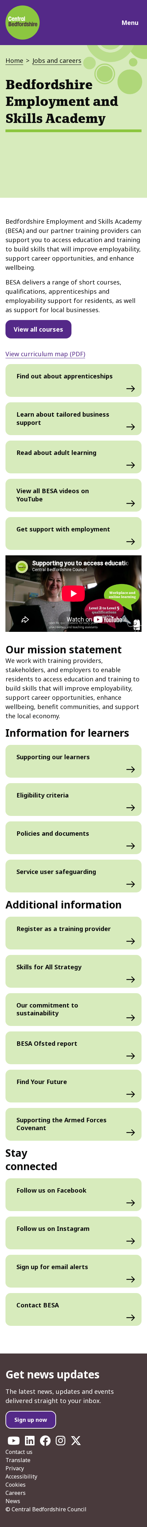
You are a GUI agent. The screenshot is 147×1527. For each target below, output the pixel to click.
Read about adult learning (56, 452)
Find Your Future (41, 1082)
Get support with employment (63, 529)
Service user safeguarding (56, 871)
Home (14, 60)
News (12, 1501)
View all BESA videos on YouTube (52, 495)
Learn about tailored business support (62, 418)
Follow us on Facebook (51, 1190)
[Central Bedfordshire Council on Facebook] (45, 1442)
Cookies (15, 1484)
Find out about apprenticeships (64, 376)
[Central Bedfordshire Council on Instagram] (60, 1442)
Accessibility (21, 1476)
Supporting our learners (53, 757)
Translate (17, 1460)
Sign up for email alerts (52, 1267)
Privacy (14, 1468)
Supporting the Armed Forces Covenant (61, 1124)
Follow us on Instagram (53, 1228)
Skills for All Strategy (48, 967)
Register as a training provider (63, 929)
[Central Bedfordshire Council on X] (75, 1442)
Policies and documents (52, 833)
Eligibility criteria (42, 795)
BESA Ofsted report (46, 1043)
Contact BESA (37, 1305)
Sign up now (30, 1420)
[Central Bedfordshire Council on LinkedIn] (30, 1442)
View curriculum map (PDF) (45, 354)
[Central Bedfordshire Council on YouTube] (14, 1442)
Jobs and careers (56, 60)
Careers (15, 1493)
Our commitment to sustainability (47, 1009)
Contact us (18, 1452)
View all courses (38, 329)
